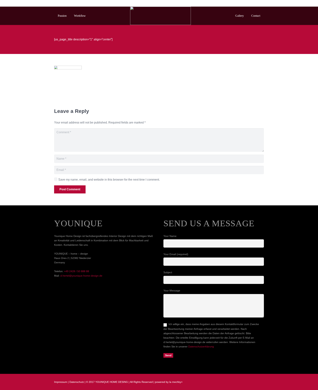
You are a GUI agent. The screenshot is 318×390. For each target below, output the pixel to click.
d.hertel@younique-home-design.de (81, 275)
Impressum (60, 381)
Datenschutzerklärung (201, 346)
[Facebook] (247, 3)
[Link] (160, 16)
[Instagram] (260, 3)
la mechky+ (176, 381)
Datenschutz (76, 381)
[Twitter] (254, 3)
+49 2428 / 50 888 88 (76, 271)
